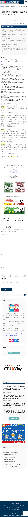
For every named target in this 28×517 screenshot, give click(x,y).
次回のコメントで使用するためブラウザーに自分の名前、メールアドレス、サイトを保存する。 (13, 275)
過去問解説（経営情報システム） (12, 464)
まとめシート (4, 61)
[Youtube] (10, 340)
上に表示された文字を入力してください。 (12, 282)
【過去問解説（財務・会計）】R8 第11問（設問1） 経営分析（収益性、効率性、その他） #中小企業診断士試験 (13, 397)
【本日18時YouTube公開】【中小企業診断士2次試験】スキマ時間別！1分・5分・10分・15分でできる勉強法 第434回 (14, 388)
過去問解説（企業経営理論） (10, 452)
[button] (26, 2)
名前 (3, 254)
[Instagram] (13, 340)
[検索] (25, 295)
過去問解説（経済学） (9, 459)
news (15, 466)
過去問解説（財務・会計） (11, 454)
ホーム (1, 6)
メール (3, 261)
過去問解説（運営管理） (12, 20)
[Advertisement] (14, 486)
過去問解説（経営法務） (10, 462)
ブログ (5, 466)
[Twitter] (15, 340)
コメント (4, 234)
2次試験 (11, 466)
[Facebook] (18, 340)
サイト (2, 267)
